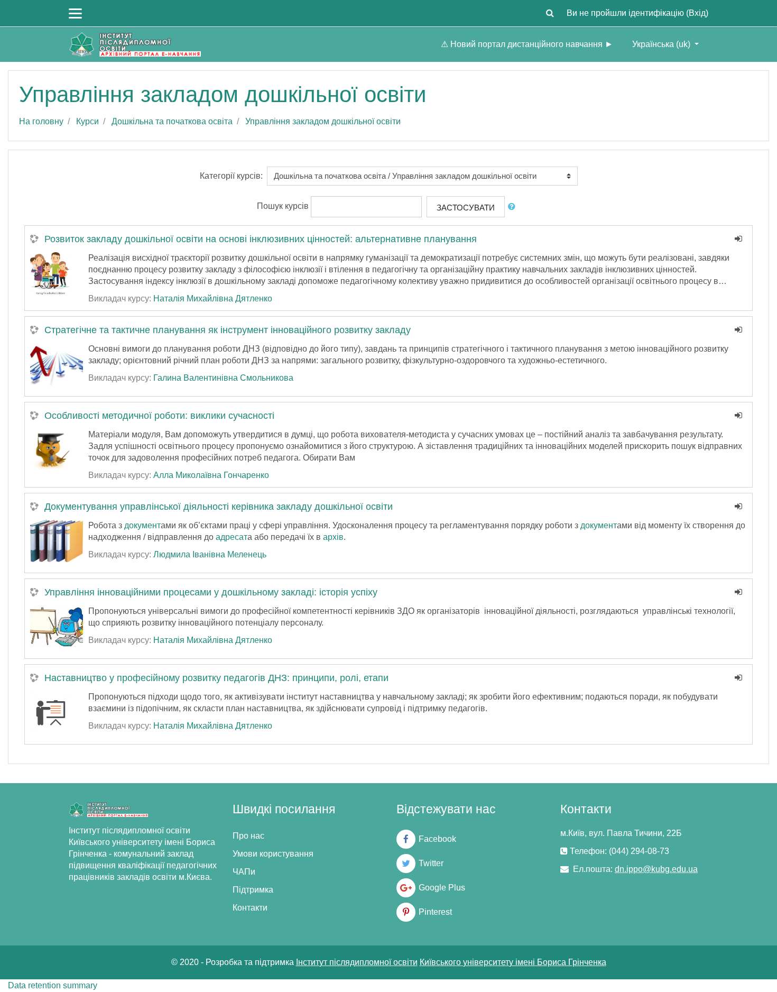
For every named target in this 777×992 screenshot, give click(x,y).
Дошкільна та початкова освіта (172, 121)
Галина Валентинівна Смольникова (223, 377)
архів (333, 536)
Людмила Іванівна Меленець (209, 554)
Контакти (250, 907)
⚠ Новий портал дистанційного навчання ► (527, 44)
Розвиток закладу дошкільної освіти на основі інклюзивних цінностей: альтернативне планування (260, 239)
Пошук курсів (283, 205)
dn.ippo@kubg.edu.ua (656, 869)
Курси (87, 121)
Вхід (697, 12)
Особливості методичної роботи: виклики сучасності (159, 415)
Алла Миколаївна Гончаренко (211, 475)
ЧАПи (244, 871)
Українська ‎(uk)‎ (662, 44)
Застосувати (466, 207)
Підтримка (253, 889)
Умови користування (273, 853)
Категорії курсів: (231, 175)
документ (142, 525)
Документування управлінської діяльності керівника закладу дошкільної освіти (218, 506)
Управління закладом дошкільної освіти (323, 121)
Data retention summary (52, 985)
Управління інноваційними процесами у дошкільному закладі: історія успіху (210, 592)
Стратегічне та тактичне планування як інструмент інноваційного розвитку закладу (227, 330)
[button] (549, 13)
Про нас (248, 835)
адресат (231, 536)
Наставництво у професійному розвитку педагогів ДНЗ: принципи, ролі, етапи (216, 678)
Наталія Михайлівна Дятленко (212, 298)
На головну (41, 121)
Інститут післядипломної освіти (357, 962)
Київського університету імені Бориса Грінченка (513, 962)
